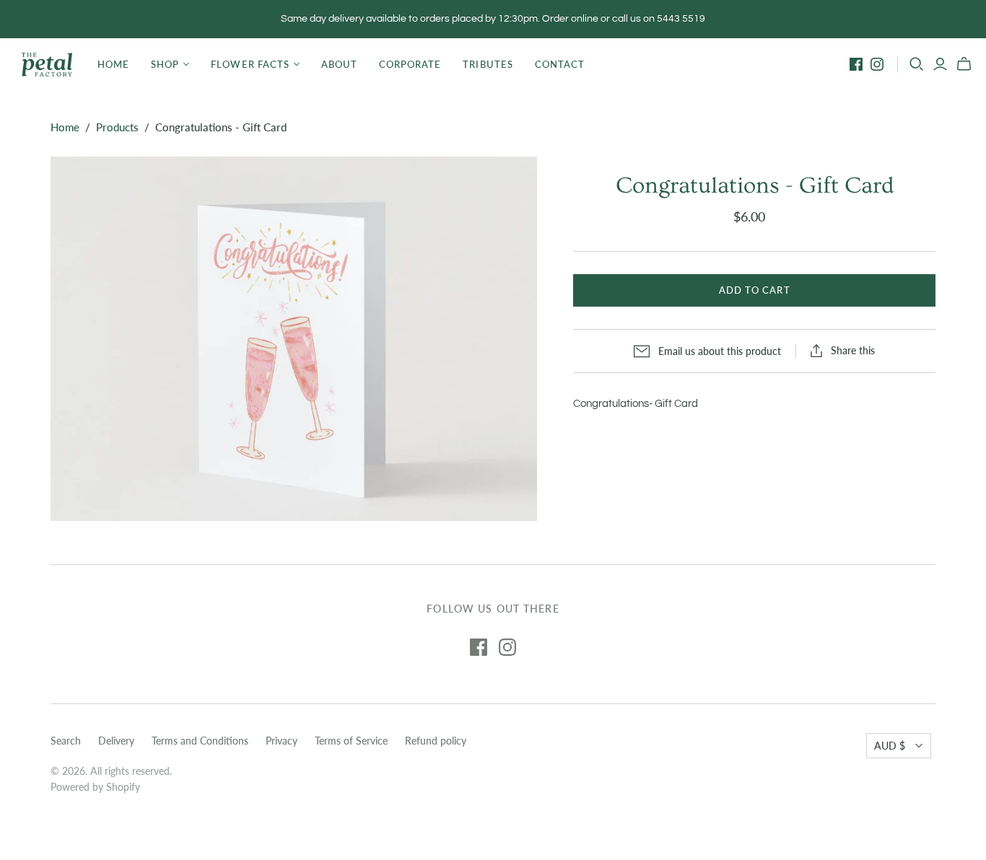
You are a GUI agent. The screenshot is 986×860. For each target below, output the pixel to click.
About (339, 64)
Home (113, 64)
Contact (560, 64)
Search (66, 740)
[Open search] (916, 64)
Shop (165, 64)
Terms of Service (351, 740)
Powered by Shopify (95, 787)
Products (117, 126)
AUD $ (889, 746)
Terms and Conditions (200, 740)
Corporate (410, 64)
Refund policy (435, 740)
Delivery (116, 740)
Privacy (281, 740)
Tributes (487, 64)
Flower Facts (250, 64)
